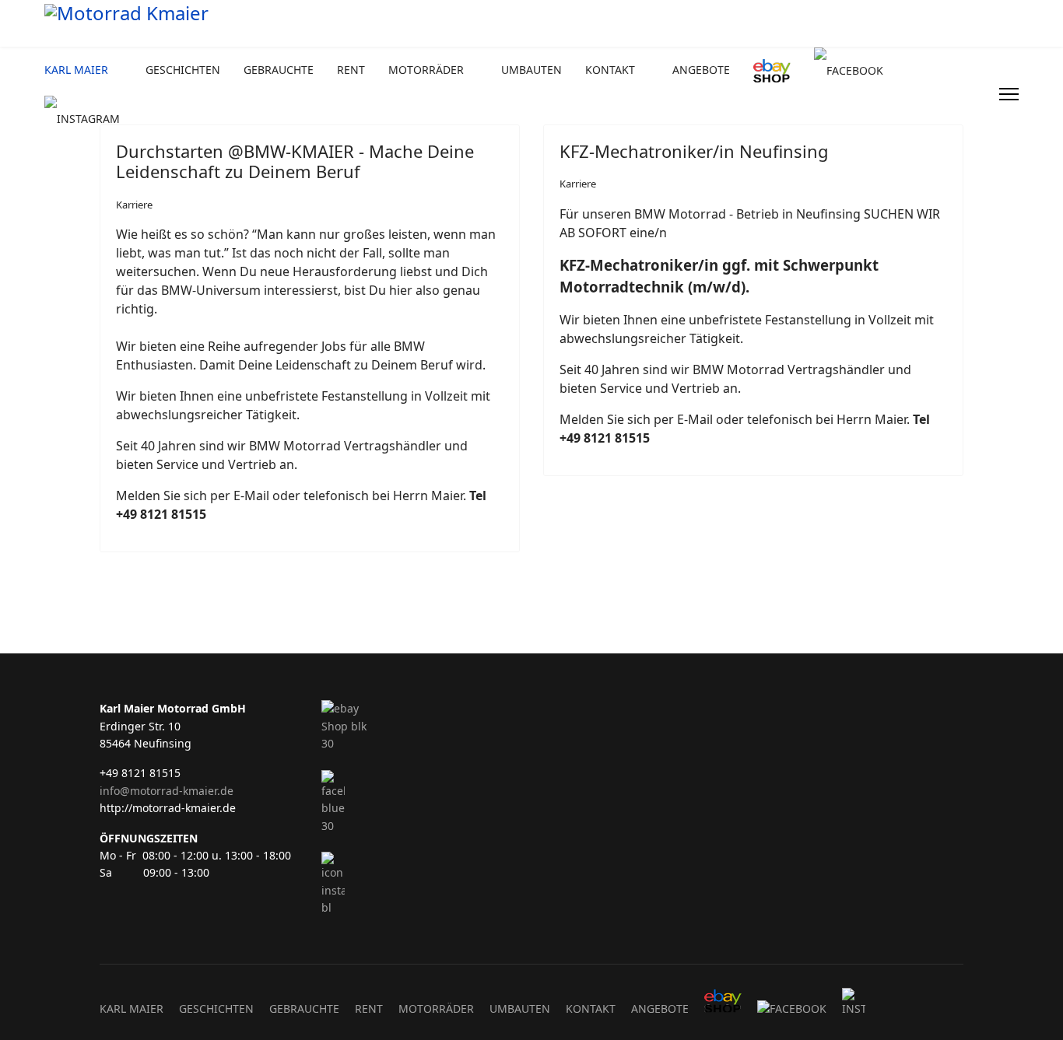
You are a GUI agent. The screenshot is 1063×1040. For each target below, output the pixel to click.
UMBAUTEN (531, 69)
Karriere (134, 205)
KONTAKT (610, 69)
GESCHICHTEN (183, 69)
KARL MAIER (76, 69)
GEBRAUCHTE (279, 69)
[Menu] (1009, 94)
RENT (351, 69)
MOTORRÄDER (426, 69)
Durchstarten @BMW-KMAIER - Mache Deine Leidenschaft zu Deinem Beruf (295, 161)
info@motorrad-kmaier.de (166, 790)
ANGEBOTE (701, 69)
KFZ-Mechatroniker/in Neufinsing (694, 151)
